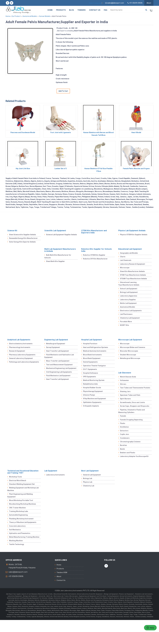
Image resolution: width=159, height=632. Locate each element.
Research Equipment (17, 351)
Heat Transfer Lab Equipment (57, 351)
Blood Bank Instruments (92, 355)
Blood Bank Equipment (91, 358)
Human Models (44, 16)
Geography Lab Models (129, 253)
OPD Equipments (89, 377)
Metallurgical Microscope (130, 358)
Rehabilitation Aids (90, 384)
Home (50, 10)
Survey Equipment (53, 347)
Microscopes (73, 596)
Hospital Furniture (90, 344)
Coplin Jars (124, 434)
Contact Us (94, 10)
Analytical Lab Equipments (18, 340)
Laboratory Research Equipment (132, 264)
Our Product (16, 16)
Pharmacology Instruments (19, 347)
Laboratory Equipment (15, 596)
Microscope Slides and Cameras (132, 347)
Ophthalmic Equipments (92, 402)
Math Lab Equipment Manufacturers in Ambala (60, 250)
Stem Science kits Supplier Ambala (22, 235)
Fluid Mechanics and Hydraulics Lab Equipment (59, 356)
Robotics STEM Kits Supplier (94, 255)
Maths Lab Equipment (128, 303)
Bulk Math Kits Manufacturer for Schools (57, 256)
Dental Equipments (90, 362)
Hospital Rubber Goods (92, 388)
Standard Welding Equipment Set (22, 484)
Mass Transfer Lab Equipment (57, 361)
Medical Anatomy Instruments (94, 351)
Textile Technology (16, 544)
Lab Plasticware (126, 314)
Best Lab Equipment (90, 471)
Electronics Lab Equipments (131, 311)
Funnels (123, 416)
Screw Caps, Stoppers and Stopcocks (134, 406)
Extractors (124, 431)
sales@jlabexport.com (17, 572)
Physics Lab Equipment (126, 594)
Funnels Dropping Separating (131, 420)
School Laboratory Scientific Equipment (90, 594)
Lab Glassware (124, 373)
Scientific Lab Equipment (55, 230)
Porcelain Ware (126, 321)
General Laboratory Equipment (21, 358)
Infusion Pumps (89, 395)
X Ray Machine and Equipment (94, 399)
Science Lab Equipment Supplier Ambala (61, 235)
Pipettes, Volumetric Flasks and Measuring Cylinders (131, 411)
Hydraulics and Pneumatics (19, 533)
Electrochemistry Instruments (20, 344)
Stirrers (123, 384)
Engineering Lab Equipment (56, 340)
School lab (42, 596)
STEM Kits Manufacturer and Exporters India (94, 231)
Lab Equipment (50, 471)
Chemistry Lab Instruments (144, 594)
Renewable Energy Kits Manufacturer (23, 238)
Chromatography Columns (130, 442)
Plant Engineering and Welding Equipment (20, 495)
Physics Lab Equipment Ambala (131, 230)
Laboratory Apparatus (128, 296)
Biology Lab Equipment (129, 292)
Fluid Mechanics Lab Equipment (58, 376)
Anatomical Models (29, 16)
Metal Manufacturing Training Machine (24, 537)
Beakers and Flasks (127, 453)
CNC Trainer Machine (17, 508)
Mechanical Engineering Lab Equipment (61, 368)
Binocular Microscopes (129, 351)
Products (61, 10)
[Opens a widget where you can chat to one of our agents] (150, 628)
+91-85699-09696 (15, 576)
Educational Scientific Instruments (65, 594)
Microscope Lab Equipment (130, 340)
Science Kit (12, 230)
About (149, 3)
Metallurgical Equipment (55, 344)
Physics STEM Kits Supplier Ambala (133, 235)
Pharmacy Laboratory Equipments (22, 355)
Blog (71, 10)
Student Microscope (128, 355)
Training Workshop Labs (18, 511)
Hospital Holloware (90, 373)
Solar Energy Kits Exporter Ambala (22, 242)
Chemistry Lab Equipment (130, 318)
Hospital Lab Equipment (91, 340)
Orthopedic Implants (91, 406)
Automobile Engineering (18, 515)
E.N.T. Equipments (90, 369)
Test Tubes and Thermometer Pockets (135, 388)
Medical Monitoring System (93, 380)
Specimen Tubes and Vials (130, 395)
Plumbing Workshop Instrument (21, 519)
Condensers (125, 438)
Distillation (124, 427)
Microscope (124, 268)
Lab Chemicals (125, 260)
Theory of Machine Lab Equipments (22, 522)
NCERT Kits (124, 325)
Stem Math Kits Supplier (55, 261)
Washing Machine (16, 541)
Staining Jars (125, 391)
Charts (122, 257)
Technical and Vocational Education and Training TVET (22, 472)
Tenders (81, 10)
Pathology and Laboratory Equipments (24, 362)
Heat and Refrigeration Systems (95, 347)
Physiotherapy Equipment (93, 391)
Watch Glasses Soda (128, 377)
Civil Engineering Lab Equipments (59, 372)
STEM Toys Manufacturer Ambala (133, 275)
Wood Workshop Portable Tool (21, 500)
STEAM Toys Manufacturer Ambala (133, 279)
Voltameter (124, 380)
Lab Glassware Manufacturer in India (41, 594)
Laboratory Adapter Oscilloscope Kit (134, 456)
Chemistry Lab (88, 486)
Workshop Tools (15, 477)
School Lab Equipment (128, 289)
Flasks (122, 423)
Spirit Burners (125, 399)
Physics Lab (87, 482)
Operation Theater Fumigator (94, 366)
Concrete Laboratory (17, 526)
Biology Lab (87, 478)
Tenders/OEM (62, 572)
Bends (122, 449)
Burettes (123, 445)
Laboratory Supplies (128, 300)
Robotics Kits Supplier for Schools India (96, 250)
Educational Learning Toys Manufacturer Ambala (128, 283)
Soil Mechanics (15, 530)
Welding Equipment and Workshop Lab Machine (23, 489)
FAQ (105, 10)
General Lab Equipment (92, 475)
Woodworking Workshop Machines (22, 504)
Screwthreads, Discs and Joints (132, 402)
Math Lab (49, 596)
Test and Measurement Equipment (59, 365)
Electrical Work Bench (17, 480)
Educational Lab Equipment (130, 249)
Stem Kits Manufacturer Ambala (132, 271)
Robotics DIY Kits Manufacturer (95, 259)
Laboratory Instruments (55, 475)
